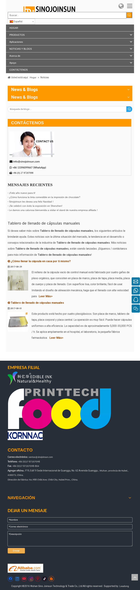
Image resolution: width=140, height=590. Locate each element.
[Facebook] (10, 578)
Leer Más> (46, 296)
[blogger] (51, 578)
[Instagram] (31, 578)
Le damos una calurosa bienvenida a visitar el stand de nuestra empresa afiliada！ (54, 210)
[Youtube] (24, 578)
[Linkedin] (17, 578)
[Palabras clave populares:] (129, 15)
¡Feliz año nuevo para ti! (22, 193)
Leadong (124, 586)
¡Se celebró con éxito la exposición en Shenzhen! (35, 205)
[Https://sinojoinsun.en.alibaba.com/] (25, 568)
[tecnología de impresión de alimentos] (59, 408)
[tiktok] (44, 578)
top (134, 577)
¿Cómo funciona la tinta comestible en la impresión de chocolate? (44, 197)
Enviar (16, 550)
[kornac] (25, 435)
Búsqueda (129, 109)
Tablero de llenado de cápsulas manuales (37, 302)
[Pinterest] (37, 578)
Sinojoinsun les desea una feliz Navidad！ (31, 201)
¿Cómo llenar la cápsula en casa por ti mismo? (41, 261)
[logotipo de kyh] (38, 379)
